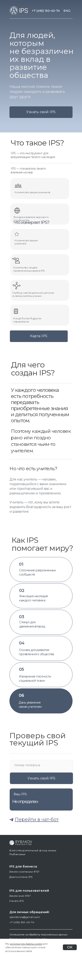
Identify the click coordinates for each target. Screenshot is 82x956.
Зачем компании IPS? (24, 871)
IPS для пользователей (29, 891)
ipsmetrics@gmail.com (24, 917)
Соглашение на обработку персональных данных (38, 934)
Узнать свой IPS (41, 112)
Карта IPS (39, 336)
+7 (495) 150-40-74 (46, 11)
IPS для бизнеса (23, 866)
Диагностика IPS (21, 876)
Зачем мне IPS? (20, 895)
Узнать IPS (16, 900)
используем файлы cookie (26, 943)
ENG (66, 11)
